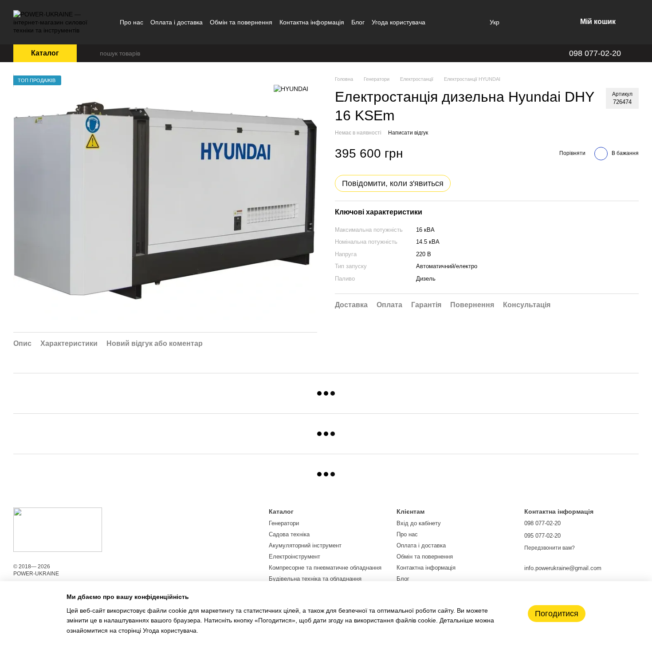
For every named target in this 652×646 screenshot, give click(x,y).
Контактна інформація (311, 22)
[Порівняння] (523, 22)
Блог (358, 22)
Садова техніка (289, 534)
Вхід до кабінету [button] (419, 523)
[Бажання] (546, 22)
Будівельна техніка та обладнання (315, 578)
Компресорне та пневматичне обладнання (325, 567)
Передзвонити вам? (549, 548)
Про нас (131, 22)
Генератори (284, 523)
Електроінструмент (294, 556)
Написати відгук (408, 133)
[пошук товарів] (93, 53)
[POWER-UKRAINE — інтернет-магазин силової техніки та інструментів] (57, 529)
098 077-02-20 (595, 53)
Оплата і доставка (176, 22)
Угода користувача (398, 22)
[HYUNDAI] (290, 88)
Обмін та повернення (241, 22)
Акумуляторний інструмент (305, 545)
